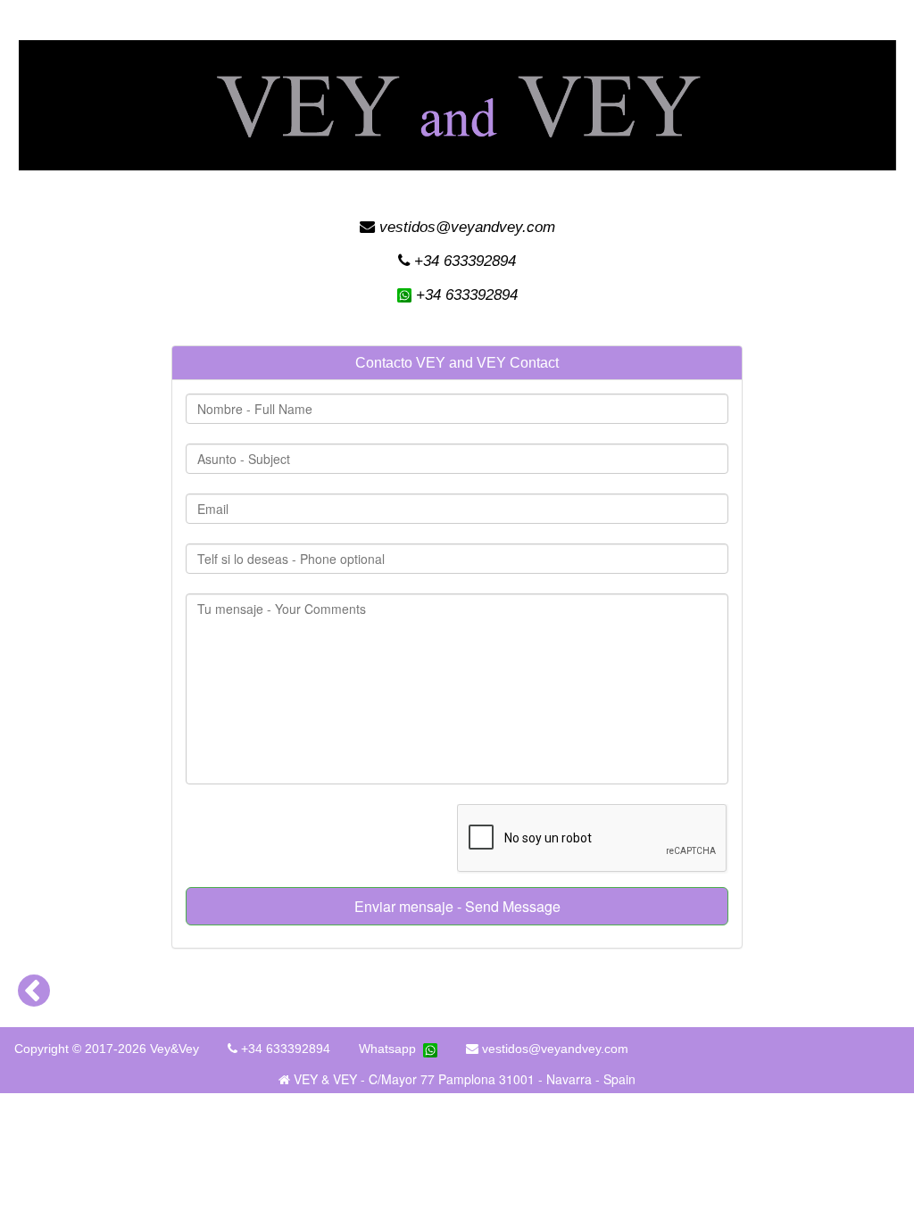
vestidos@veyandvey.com (465, 227)
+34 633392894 (463, 261)
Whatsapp (391, 1048)
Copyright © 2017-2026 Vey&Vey (106, 1048)
